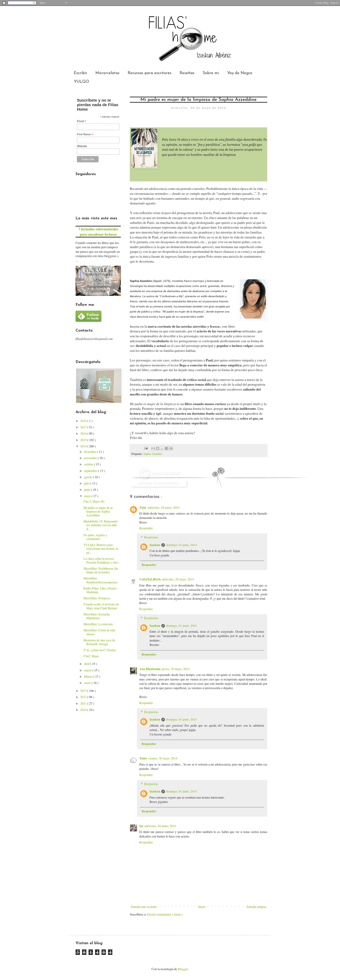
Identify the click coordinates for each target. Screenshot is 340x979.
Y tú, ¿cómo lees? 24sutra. (99, 650)
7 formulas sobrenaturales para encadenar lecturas (98, 231)
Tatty (142, 507)
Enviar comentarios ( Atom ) (165, 914)
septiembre (91, 471)
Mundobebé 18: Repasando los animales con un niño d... (100, 525)
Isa (141, 826)
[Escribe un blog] (158, 448)
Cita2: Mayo (91, 656)
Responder (146, 528)
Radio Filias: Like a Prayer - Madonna (100, 590)
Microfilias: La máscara (98, 624)
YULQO (81, 82)
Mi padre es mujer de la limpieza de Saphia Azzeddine (98, 511)
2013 (83, 691)
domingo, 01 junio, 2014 (181, 545)
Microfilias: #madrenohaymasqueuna (100, 580)
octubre (89, 464)
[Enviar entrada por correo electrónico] (146, 448)
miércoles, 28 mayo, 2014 (163, 507)
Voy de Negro (239, 73)
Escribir (80, 73)
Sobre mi (211, 73)
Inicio (201, 907)
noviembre (91, 458)
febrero (88, 676)
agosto (88, 477)
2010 (83, 710)
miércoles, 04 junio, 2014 (160, 826)
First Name (85, 134)
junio (87, 489)
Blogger (183, 969)
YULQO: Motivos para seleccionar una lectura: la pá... (100, 548)
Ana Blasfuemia (150, 668)
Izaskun (155, 544)
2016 (83, 433)
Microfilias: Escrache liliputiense (96, 616)
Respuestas (151, 537)
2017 (83, 427)
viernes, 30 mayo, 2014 (162, 758)
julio (87, 483)
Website (82, 146)
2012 (83, 697)
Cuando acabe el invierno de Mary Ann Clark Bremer (101, 606)
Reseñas (187, 73)
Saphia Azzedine (152, 454)
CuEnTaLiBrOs (150, 579)
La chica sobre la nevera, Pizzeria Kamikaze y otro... (101, 560)
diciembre (90, 452)
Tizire (143, 758)
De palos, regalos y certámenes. (95, 537)
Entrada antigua (256, 907)
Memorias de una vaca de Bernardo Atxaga (99, 642)
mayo (87, 496)
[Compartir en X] (162, 448)
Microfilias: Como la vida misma (99, 632)
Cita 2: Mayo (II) (93, 501)
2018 (83, 421)
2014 (83, 446)
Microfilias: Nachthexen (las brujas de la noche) (100, 570)
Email (81, 121)
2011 (83, 703)
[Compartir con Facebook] (167, 448)
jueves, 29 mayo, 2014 (175, 669)
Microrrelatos (107, 73)
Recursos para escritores (149, 73)
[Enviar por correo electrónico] (153, 448)
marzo (88, 670)
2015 (83, 440)
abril (87, 664)
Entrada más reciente (144, 907)
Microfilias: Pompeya (96, 598)
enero (88, 683)
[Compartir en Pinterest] (171, 448)
